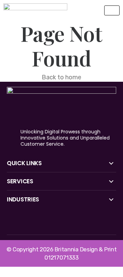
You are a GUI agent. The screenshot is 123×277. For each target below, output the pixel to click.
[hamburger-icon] (112, 10)
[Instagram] (60, 223)
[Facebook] (15, 223)
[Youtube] (37, 223)
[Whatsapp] (83, 223)
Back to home (61, 77)
